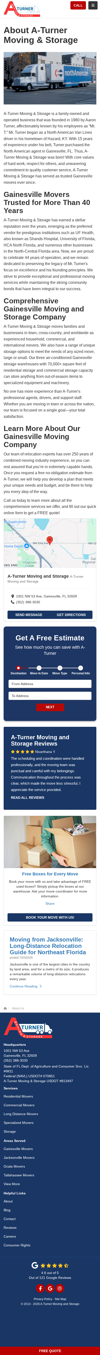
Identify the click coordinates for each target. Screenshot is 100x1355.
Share (50, 903)
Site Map (60, 1299)
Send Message (28, 615)
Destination (18, 673)
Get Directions (71, 615)
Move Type (59, 673)
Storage (10, 1131)
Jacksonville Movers (19, 1158)
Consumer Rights (17, 1245)
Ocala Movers (14, 1166)
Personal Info (81, 673)
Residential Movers (18, 1096)
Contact (10, 1219)
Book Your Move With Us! (50, 917)
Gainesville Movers (18, 1149)
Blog (7, 1210)
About (8, 1201)
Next (50, 707)
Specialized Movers (18, 1123)
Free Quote (50, 1351)
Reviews (10, 1228)
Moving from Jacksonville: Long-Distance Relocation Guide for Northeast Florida (48, 946)
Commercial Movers (19, 1105)
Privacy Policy (43, 1299)
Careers (10, 1236)
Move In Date (39, 673)
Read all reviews (27, 798)
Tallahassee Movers (19, 1175)
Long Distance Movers (21, 1114)
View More (12, 1184)
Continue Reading (23, 986)
